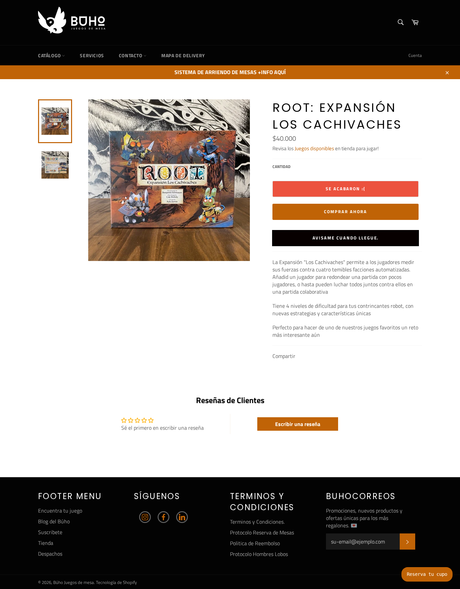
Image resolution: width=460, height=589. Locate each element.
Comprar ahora (345, 211)
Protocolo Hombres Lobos (259, 554)
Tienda (45, 543)
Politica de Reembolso (255, 543)
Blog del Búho (54, 521)
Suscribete (50, 532)
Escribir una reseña (297, 424)
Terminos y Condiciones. (257, 522)
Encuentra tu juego (60, 510)
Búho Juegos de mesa (73, 582)
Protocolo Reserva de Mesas (262, 532)
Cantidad (281, 167)
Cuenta (415, 55)
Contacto (131, 55)
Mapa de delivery (183, 55)
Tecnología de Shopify (116, 582)
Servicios (92, 55)
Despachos (50, 554)
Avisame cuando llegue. (346, 237)
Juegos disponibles (314, 148)
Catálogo (50, 55)
